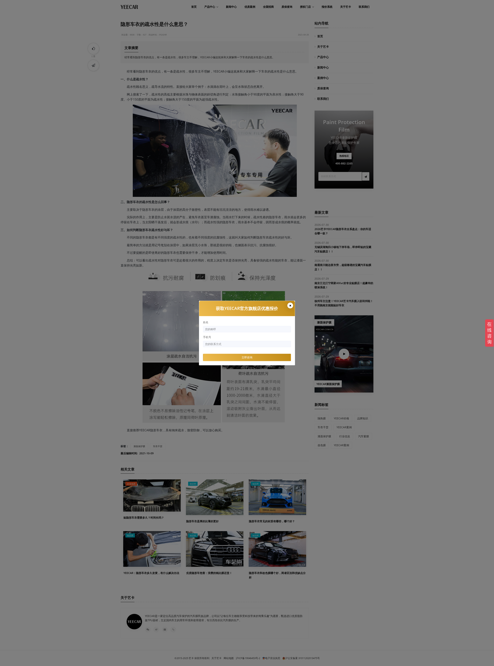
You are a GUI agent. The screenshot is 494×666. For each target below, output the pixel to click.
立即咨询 (247, 357)
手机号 (207, 337)
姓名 (205, 322)
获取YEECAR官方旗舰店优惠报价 (247, 308)
